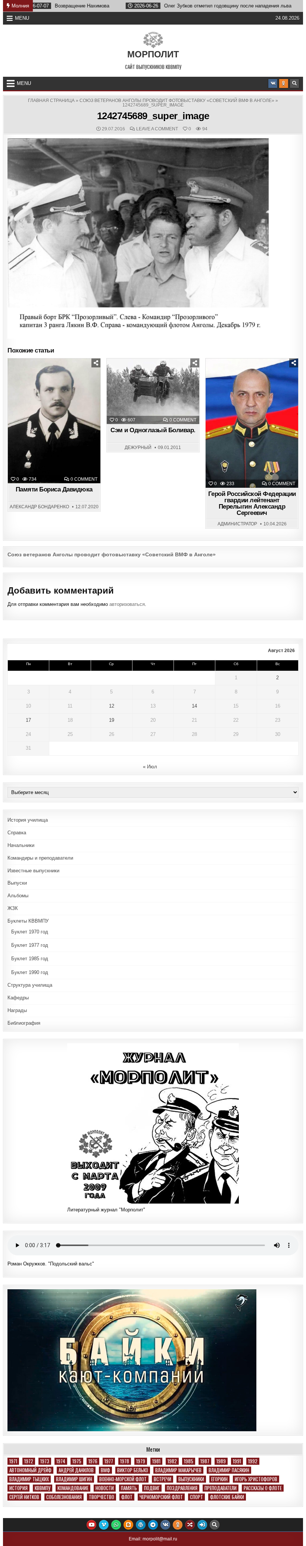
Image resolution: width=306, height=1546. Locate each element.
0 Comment (84, 479)
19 (111, 720)
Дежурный (138, 447)
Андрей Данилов (76, 1470)
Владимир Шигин (74, 1479)
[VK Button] (272, 83)
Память (57, 377)
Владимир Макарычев (178, 1470)
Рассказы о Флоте (263, 1488)
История (18, 1488)
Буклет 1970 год (29, 932)
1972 (28, 1461)
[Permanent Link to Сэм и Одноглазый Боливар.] (153, 391)
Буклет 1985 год (29, 958)
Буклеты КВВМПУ (28, 921)
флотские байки (227, 1497)
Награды (17, 1010)
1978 (124, 1461)
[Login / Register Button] (202, 1525)
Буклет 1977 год (29, 945)
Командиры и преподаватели (40, 858)
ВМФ (105, 1470)
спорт (196, 1497)
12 (111, 706)
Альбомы (17, 895)
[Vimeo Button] (104, 1525)
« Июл (150, 766)
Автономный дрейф (30, 1470)
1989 (221, 1461)
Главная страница (51, 100)
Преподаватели (220, 1488)
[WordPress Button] (141, 1525)
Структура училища (29, 985)
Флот (126, 1497)
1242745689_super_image (153, 115)
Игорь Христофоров (256, 1479)
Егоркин (219, 1479)
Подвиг (152, 1488)
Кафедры (18, 997)
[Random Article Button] (190, 1525)
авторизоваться (127, 604)
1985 (188, 1461)
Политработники (255, 377)
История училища (27, 820)
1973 (44, 1461)
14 (194, 706)
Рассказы (171, 377)
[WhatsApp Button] (116, 1525)
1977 (108, 1461)
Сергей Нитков (24, 1497)
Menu (22, 18)
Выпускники (191, 1479)
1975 (76, 1461)
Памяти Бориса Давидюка (54, 489)
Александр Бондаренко (39, 507)
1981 (156, 1461)
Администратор (237, 524)
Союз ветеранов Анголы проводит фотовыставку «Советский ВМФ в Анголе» (176, 100)
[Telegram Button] (153, 1525)
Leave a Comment (157, 129)
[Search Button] (294, 83)
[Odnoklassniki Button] (283, 83)
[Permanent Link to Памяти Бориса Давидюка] (54, 420)
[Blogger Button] (128, 1525)
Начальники (20, 845)
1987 (204, 1461)
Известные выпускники (33, 870)
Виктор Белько (132, 1470)
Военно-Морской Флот (123, 1479)
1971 (13, 1461)
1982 (172, 1461)
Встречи (162, 1479)
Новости (105, 1488)
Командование (72, 1488)
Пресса (139, 377)
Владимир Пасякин (229, 1470)
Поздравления (182, 1488)
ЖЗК (12, 908)
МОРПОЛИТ (153, 54)
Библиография (23, 1023)
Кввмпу (42, 1488)
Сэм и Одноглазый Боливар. (153, 430)
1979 (140, 1461)
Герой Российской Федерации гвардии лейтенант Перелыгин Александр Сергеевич (252, 503)
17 (28, 720)
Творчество (101, 1497)
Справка (16, 832)
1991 (237, 1461)
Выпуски (17, 883)
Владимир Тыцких (29, 1479)
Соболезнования (64, 1497)
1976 (92, 1461)
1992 (252, 1461)
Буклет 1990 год (29, 972)
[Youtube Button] (91, 1525)
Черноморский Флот (161, 1497)
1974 (60, 1461)
